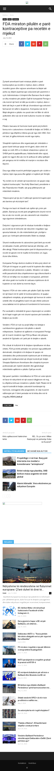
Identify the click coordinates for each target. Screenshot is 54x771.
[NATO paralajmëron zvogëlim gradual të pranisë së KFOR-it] (9, 663)
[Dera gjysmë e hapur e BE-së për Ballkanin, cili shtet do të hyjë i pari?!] (9, 624)
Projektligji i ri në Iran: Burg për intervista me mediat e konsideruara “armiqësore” (32, 461)
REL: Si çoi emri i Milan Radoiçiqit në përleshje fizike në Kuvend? (39, 439)
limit (4, 593)
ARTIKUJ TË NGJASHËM (14, 451)
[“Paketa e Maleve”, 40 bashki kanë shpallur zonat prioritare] (9, 726)
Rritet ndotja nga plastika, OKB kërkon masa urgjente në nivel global (32, 473)
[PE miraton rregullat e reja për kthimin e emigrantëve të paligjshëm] (9, 650)
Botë (9, 19)
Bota (12, 15)
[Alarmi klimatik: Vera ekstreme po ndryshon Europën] (9, 486)
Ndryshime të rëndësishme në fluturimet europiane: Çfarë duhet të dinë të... (27, 588)
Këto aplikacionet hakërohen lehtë (15, 437)
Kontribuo (32, 763)
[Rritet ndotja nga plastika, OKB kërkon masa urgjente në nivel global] (9, 473)
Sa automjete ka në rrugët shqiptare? (33, 710)
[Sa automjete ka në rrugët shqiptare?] (9, 713)
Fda (16, 405)
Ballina (5, 15)
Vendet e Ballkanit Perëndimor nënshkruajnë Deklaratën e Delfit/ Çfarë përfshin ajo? (34, 738)
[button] (50, 8)
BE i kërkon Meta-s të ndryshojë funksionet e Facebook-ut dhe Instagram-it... (31, 610)
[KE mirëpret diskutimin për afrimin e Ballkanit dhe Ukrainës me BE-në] (9, 675)
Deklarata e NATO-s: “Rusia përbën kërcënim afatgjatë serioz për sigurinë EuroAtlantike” (34, 636)
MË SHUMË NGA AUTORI (37, 451)
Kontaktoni (22, 763)
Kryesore (15, 19)
